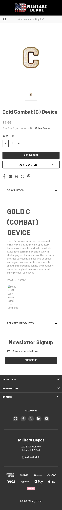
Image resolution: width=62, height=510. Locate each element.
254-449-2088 (32, 457)
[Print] (16, 176)
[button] (41, 128)
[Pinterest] (28, 176)
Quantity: (8, 136)
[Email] (10, 176)
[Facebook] (4, 176)
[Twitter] (22, 176)
